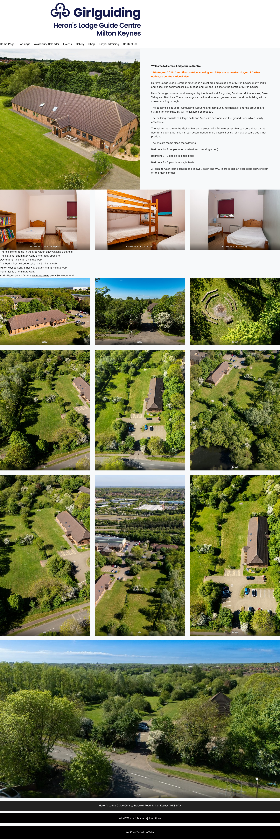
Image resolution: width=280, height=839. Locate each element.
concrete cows (40, 275)
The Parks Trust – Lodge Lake (17, 263)
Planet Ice (6, 271)
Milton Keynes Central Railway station (22, 267)
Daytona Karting (9, 259)
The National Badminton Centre (18, 255)
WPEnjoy (150, 832)
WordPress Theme (134, 832)
